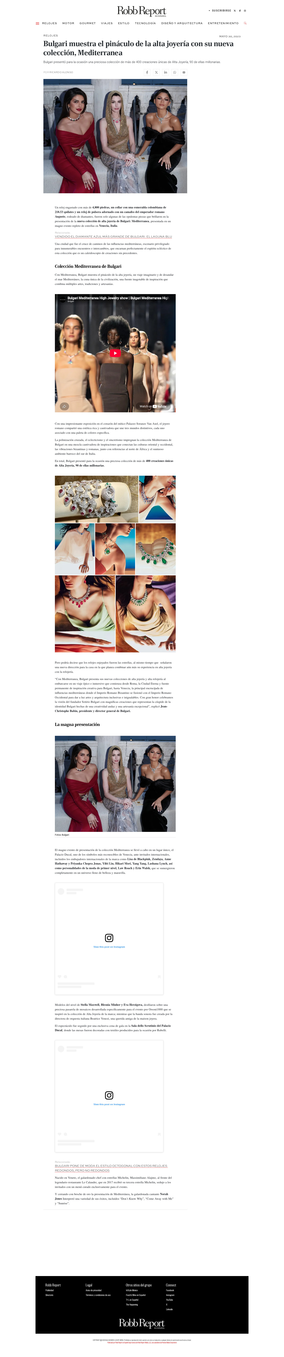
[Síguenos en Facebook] (240, 10)
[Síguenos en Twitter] (235, 10)
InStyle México (132, 1290)
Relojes (49, 23)
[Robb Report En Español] (142, 10)
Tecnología (145, 23)
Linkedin (169, 1309)
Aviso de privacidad (93, 1290)
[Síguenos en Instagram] (245, 10)
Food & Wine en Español (135, 1295)
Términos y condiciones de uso (98, 1295)
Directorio (49, 1295)
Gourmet (88, 23)
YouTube (169, 1299)
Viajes (107, 23)
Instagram (170, 1295)
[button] (37, 23)
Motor (68, 23)
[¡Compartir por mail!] (184, 72)
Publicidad (50, 1290)
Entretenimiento (223, 23)
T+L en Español (132, 1299)
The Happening (132, 1304)
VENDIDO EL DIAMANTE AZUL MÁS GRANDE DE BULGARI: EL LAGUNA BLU (113, 236)
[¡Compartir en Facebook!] (147, 72)
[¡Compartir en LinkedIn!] (165, 72)
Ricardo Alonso (61, 72)
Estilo (124, 23)
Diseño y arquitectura (182, 23)
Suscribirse (221, 10)
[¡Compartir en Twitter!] (156, 72)
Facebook (170, 1290)
